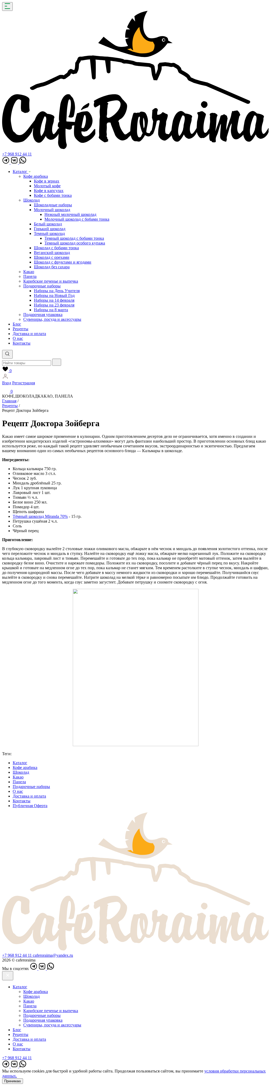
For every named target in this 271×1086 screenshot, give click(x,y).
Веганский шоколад (52, 252)
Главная (9, 401)
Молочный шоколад (52, 209)
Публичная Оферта (30, 805)
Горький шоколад (49, 228)
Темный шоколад (49, 233)
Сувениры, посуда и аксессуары (52, 319)
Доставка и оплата (29, 333)
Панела (30, 276)
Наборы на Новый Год (54, 295)
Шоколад (31, 200)
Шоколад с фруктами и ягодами (62, 262)
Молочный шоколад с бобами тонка (76, 219)
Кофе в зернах (46, 181)
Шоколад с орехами (51, 257)
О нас (18, 338)
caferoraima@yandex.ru (53, 955)
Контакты (21, 343)
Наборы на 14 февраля (54, 300)
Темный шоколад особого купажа (74, 243)
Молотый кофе (47, 186)
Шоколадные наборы (53, 205)
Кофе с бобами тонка (53, 195)
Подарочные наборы (42, 286)
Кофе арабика (35, 176)
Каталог (20, 171)
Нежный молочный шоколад (70, 214)
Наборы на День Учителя (57, 290)
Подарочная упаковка (42, 314)
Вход (6, 383)
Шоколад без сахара (52, 267)
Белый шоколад (48, 224)
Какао (28, 271)
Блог (17, 324)
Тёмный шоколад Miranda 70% (40, 516)
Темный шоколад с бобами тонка (74, 238)
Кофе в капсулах (49, 190)
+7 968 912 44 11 (17, 154)
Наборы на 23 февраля (54, 305)
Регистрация (23, 383)
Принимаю (12, 1081)
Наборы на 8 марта (51, 310)
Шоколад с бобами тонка (56, 248)
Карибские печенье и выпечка (50, 281)
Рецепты (20, 329)
